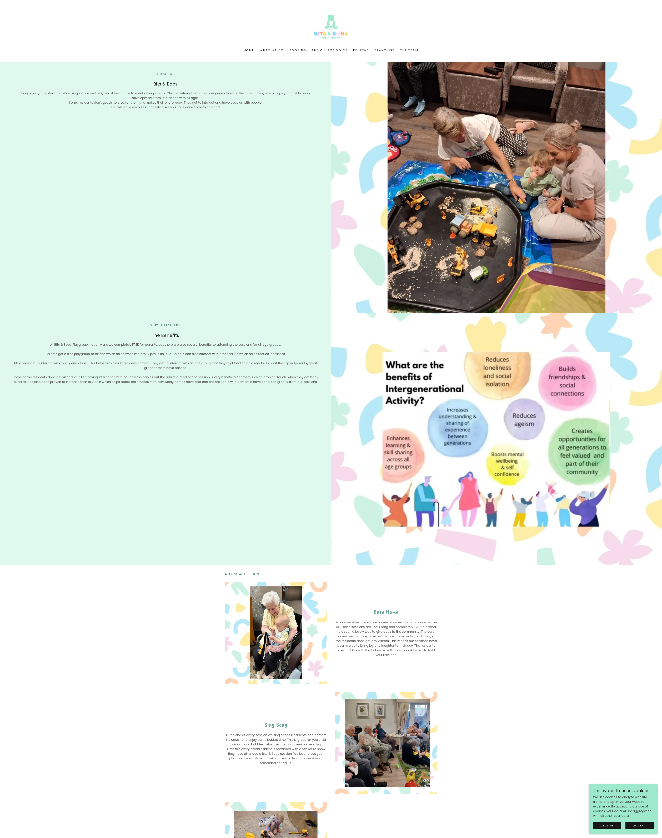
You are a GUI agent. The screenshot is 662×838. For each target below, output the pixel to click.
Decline (607, 825)
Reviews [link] (361, 50)
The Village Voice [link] (330, 50)
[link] (331, 26)
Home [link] (249, 50)
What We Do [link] (272, 50)
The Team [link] (409, 50)
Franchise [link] (384, 50)
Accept (639, 825)
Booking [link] (297, 50)
